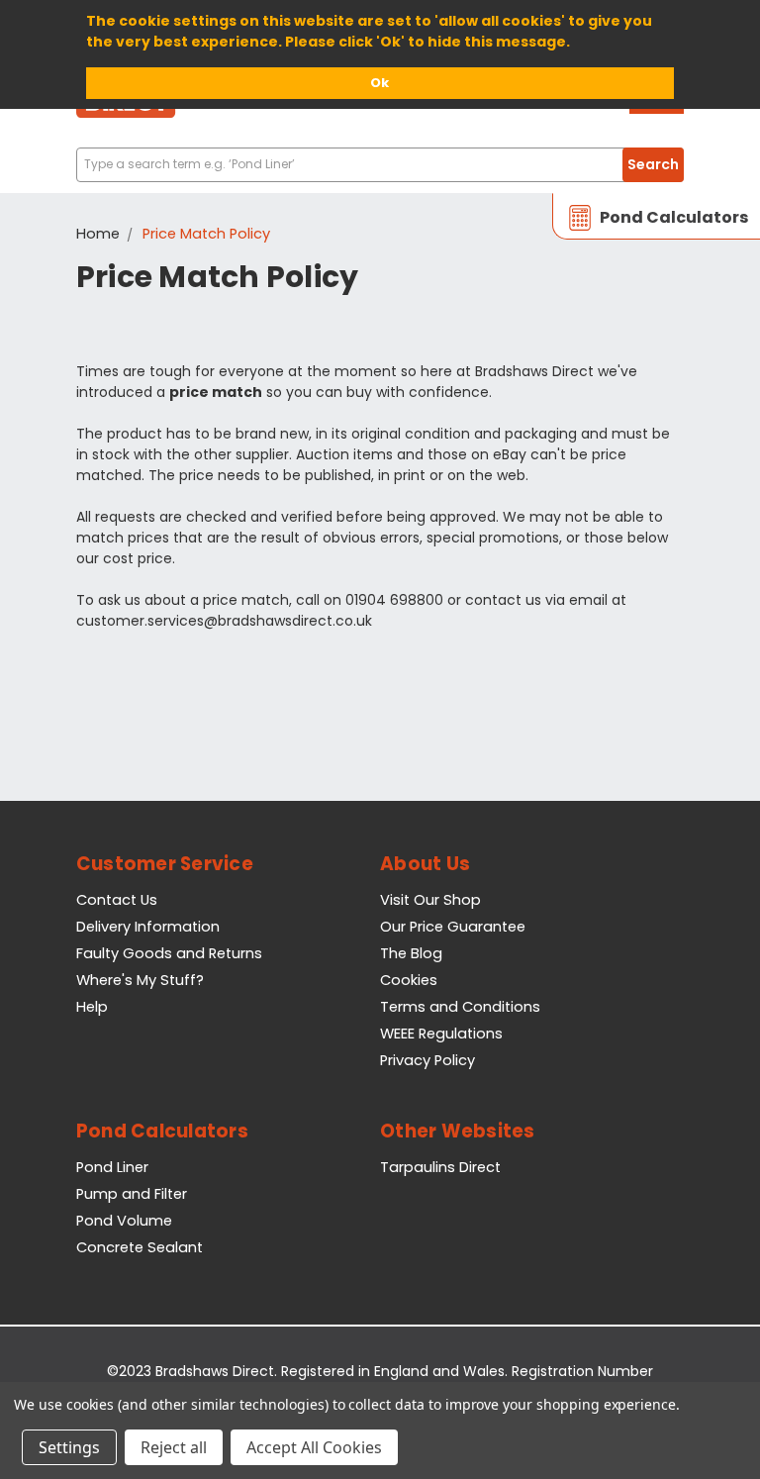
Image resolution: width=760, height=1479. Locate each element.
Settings (69, 1447)
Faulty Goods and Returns (169, 953)
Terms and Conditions (460, 1007)
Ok (379, 82)
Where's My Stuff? (140, 980)
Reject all (174, 1447)
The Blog (411, 953)
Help (92, 1007)
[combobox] (380, 165)
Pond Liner (112, 1167)
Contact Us (116, 900)
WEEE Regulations (441, 1033)
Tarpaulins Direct (440, 1167)
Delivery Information (148, 927)
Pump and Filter (131, 1194)
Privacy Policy (427, 1060)
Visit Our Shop (430, 900)
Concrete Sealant (139, 1247)
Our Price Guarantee (452, 927)
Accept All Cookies (314, 1447)
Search (653, 164)
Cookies (408, 980)
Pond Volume (124, 1221)
